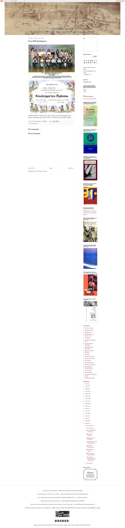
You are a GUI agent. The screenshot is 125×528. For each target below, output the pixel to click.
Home (51, 168)
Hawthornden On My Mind (90, 438)
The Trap (87, 354)
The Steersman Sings (90, 364)
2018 (86, 398)
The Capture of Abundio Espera (89, 367)
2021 (86, 391)
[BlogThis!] (54, 121)
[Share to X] (55, 121)
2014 (86, 408)
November (89, 428)
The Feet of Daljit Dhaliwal (89, 351)
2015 (86, 406)
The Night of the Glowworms (89, 347)
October (89, 463)
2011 (86, 416)
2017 (86, 401)
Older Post (70, 168)
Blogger (89, 525)
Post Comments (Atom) (41, 171)
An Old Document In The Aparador (91, 442)
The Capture (88, 360)
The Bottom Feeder (90, 356)
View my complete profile (89, 99)
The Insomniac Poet (90, 358)
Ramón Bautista (89, 96)
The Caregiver (88, 370)
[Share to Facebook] (57, 121)
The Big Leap (88, 332)
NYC (37, 123)
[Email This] (53, 121)
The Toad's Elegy (89, 330)
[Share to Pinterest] (58, 121)
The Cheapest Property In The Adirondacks (90, 458)
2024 (86, 384)
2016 (86, 403)
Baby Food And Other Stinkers (90, 454)
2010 (86, 418)
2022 (86, 389)
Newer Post (31, 168)
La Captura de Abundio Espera (91, 375)
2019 (86, 396)
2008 (86, 423)
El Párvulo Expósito (90, 378)
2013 (86, 411)
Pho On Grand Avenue (90, 450)
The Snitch (87, 338)
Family (33, 123)
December (89, 425)
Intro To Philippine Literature (91, 430)
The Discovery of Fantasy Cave (89, 335)
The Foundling (88, 372)
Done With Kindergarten (90, 446)
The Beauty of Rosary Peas (90, 340)
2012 (86, 413)
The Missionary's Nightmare (89, 344)
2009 (86, 421)
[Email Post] (50, 121)
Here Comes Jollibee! (89, 434)
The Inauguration (89, 362)
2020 (86, 394)
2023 (86, 386)
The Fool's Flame (89, 328)
